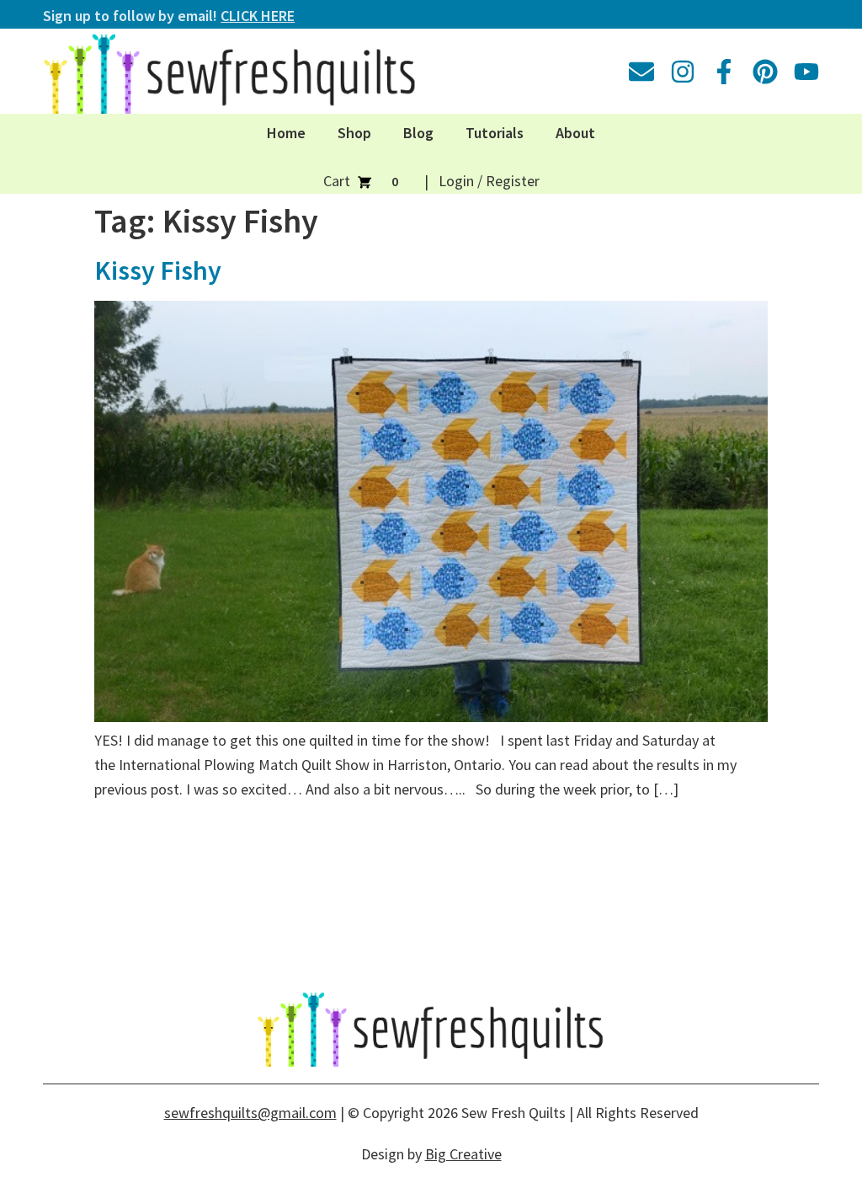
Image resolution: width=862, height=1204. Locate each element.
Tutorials (495, 132)
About (575, 132)
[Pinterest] (765, 71)
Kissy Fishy (157, 270)
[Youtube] (806, 71)
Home (286, 132)
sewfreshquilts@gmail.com (250, 1112)
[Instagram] (682, 71)
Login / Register (489, 180)
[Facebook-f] (724, 71)
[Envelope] (641, 71)
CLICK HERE (258, 15)
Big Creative (463, 1154)
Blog (418, 132)
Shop (354, 132)
